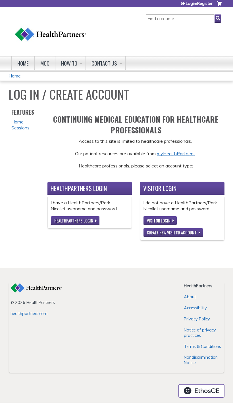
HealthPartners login (73, 221)
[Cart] (219, 5)
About (190, 296)
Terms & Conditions (202, 346)
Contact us (104, 63)
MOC (44, 63)
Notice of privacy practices (200, 333)
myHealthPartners (176, 153)
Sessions (20, 128)
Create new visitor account (172, 233)
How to (69, 63)
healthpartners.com (29, 313)
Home (23, 63)
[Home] (50, 29)
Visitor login (158, 221)
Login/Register (199, 3)
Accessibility (195, 307)
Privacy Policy (197, 319)
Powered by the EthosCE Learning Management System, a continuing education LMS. (201, 391)
